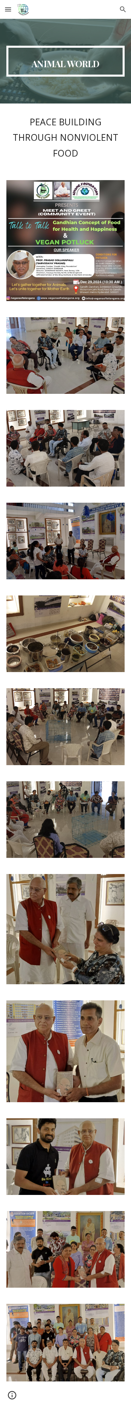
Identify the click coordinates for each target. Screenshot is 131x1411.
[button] (8, 9)
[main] (65, 61)
